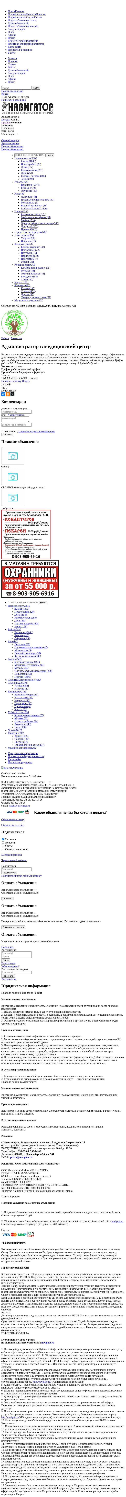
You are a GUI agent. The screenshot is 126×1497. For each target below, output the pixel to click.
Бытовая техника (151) (33, 214)
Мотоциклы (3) (29, 202)
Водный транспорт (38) (34, 205)
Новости (41, 14)
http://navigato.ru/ (42, 1381)
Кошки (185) (28, 288)
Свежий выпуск (10, 140)
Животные (22, 285)
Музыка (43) (28, 270)
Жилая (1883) (28, 161)
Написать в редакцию (20, 49)
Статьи (38, 17)
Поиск (11, 11)
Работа (20, 181)
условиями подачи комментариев (36, 431)
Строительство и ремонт (30, 232)
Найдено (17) (28, 241)
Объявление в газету (12, 819)
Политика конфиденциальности (26, 43)
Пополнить (7, 947)
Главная (19, 11)
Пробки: (6, 122)
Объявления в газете (16, 849)
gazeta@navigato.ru (19, 805)
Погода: (5, 119)
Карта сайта (14, 46)
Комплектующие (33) (33, 247)
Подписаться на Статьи (21, 17)
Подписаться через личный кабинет (21, 875)
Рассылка (10, 839)
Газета (33, 20)
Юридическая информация (23, 40)
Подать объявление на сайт (23, 26)
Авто (19, 193)
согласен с (30, 431)
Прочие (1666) (29, 229)
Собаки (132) (28, 291)
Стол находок (24, 235)
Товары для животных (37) (36, 297)
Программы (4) (29, 258)
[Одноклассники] (8, 394)
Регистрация (8, 963)
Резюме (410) (28, 187)
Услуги (21, 282)
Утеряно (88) (28, 238)
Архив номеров (10, 143)
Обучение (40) (29, 190)
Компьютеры (23, 244)
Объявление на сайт (12, 825)
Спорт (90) (27, 279)
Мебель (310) (28, 220)
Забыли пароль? (10, 966)
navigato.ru (117, 1221)
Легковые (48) (29, 196)
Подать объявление (19, 20)
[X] (12, 394)
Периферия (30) (30, 255)
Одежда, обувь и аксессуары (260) (40, 223)
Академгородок (16, 29)
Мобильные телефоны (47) (36, 217)
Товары (21, 211)
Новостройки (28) (31, 164)
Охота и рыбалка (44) (33, 273)
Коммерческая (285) (32, 170)
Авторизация (8, 979)
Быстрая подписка (11, 854)
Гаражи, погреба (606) (33, 176)
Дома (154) (27, 167)
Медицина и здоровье (28, 300)
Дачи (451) (27, 173)
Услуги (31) (27, 261)
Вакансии (16, 338)
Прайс (11, 37)
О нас (11, 32)
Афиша (12, 35)
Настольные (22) (30, 250)
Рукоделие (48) (29, 276)
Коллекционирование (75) (35, 267)
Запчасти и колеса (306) (34, 208)
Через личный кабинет (14, 860)
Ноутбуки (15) (29, 252)
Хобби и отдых (24, 264)
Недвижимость (25, 158)
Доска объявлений (18, 23)
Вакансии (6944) (30, 184)
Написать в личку (11, 381)
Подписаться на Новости (22, 14)
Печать (26, 381)
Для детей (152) (29, 226)
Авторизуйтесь (16, 415)
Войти (11, 52)
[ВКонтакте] (3, 394)
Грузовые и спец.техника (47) (37, 199)
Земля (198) (27, 179)
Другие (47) (27, 294)
